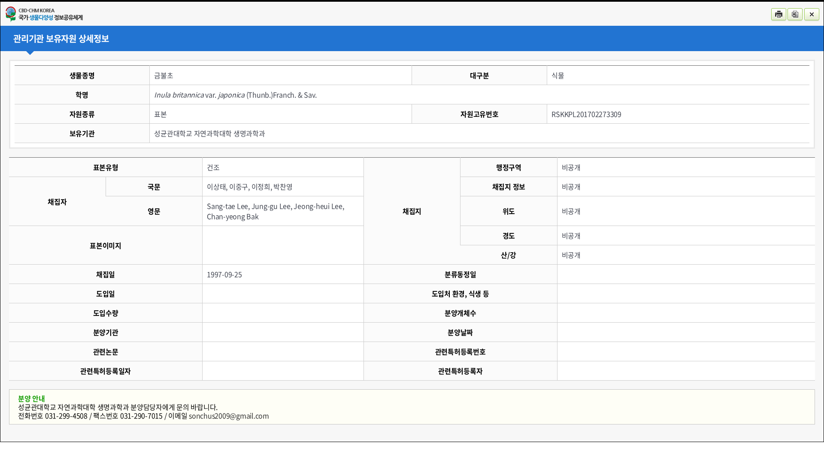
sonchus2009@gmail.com (229, 415)
